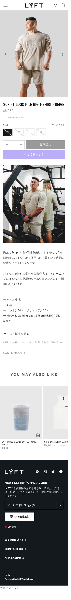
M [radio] (19, 132)
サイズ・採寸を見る (16, 333)
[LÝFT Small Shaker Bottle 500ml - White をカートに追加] (38, 434)
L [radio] (30, 132)
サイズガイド (58, 125)
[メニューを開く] (5, 5)
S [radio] (8, 132)
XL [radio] (41, 132)
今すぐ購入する (34, 154)
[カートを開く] (62, 5)
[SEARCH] (56, 5)
